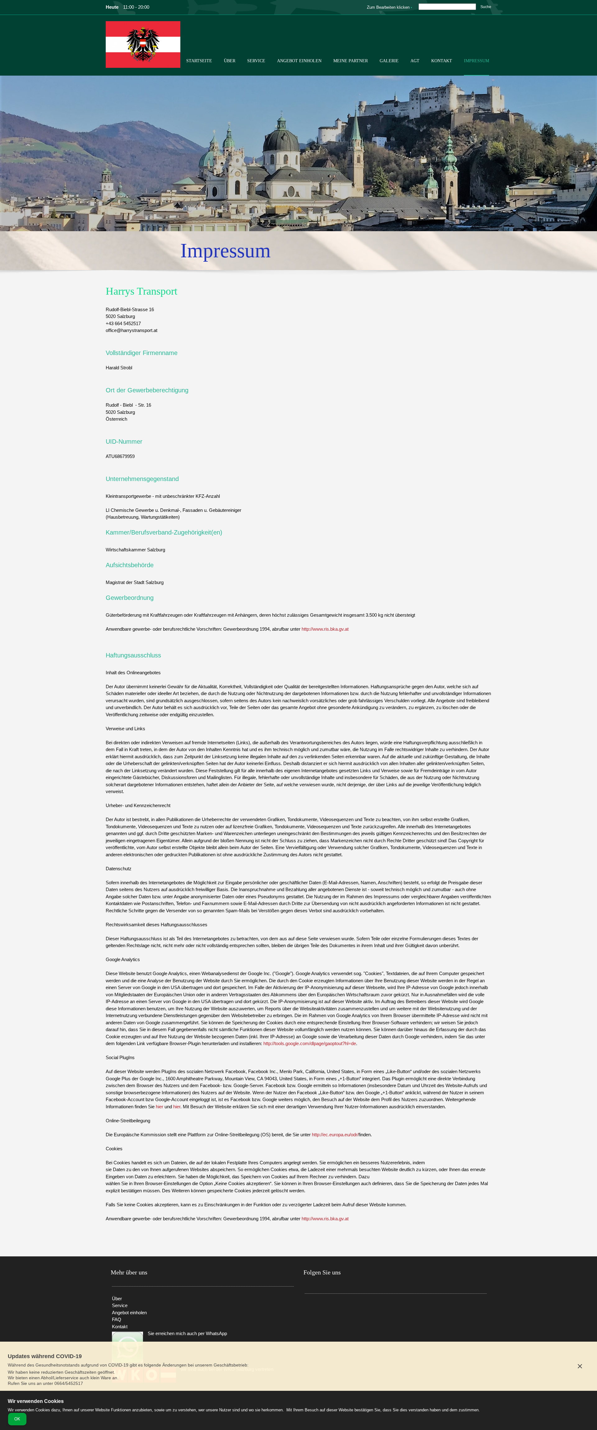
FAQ (116, 1319)
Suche (485, 7)
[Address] (328, 1308)
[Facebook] (337, 1308)
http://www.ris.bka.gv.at (325, 629)
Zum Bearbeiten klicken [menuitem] (388, 7)
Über (117, 1298)
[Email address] (318, 1308)
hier (159, 1106)
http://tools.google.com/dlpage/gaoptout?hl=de (309, 1043)
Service (119, 1305)
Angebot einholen (129, 1312)
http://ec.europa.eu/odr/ (335, 1134)
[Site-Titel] (143, 44)
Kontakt (119, 1326)
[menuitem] (199, 66)
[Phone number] (309, 1308)
